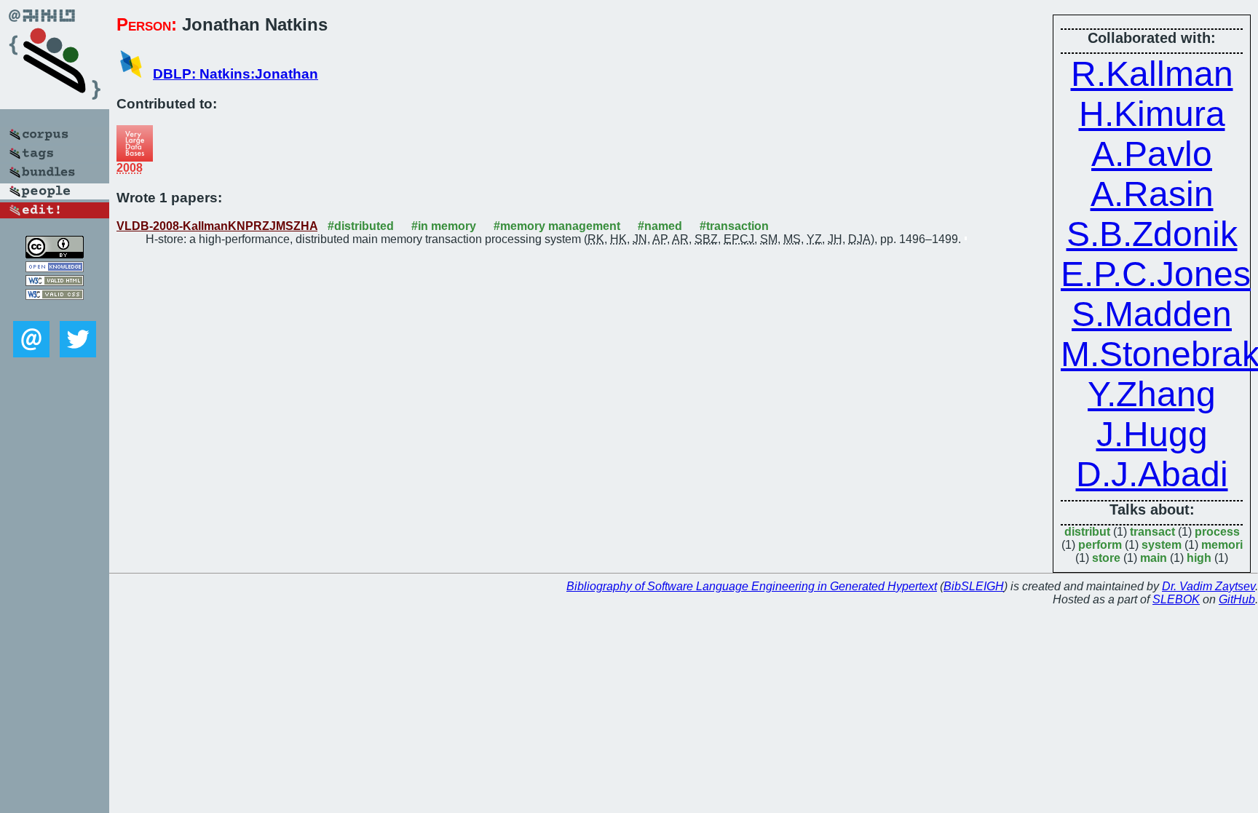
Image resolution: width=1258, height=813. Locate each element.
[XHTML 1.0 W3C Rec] (54, 282)
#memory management (557, 226)
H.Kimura (1152, 114)
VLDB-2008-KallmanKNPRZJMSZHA (216, 226)
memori (1222, 545)
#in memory (443, 226)
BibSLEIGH (974, 586)
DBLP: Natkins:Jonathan (235, 74)
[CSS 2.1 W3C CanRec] (54, 310)
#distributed (361, 226)
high (1199, 558)
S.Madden (1152, 314)
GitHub (1237, 599)
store (1106, 558)
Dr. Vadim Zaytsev (1208, 586)
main (1153, 558)
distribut (1087, 532)
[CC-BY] (54, 254)
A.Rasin (1152, 194)
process (1217, 532)
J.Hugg (1152, 434)
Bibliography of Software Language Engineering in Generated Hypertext (751, 586)
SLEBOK (1176, 599)
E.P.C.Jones (1156, 274)
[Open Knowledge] (54, 268)
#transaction (734, 226)
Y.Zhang (1152, 394)
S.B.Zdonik (1152, 234)
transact (1152, 532)
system (1162, 545)
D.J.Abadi (1152, 474)
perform (1100, 545)
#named (660, 226)
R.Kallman (1152, 74)
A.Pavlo (1151, 154)
